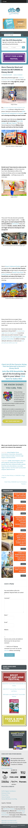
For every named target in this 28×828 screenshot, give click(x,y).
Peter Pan (3, 466)
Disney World (20, 462)
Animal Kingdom (11, 452)
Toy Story (7, 467)
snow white (20, 466)
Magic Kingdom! (12, 123)
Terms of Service (5, 797)
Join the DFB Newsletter (13, 371)
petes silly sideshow (12, 466)
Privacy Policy (4, 795)
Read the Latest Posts (7, 33)
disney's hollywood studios (8, 455)
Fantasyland (15, 224)
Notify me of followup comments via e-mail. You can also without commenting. (13, 648)
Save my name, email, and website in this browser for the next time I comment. (13, 641)
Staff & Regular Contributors (8, 791)
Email (6, 622)
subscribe (6, 650)
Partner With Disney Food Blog (9, 799)
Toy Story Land (14, 467)
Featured (17, 455)
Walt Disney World (10, 457)
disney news (13, 462)
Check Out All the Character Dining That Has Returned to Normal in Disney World (14, 366)
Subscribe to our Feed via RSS (8, 820)
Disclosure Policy (5, 793)
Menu (5, 1)
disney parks (19, 454)
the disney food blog (14, 8)
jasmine (23, 464)
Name (6, 615)
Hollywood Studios (16, 464)
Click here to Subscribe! (15, 377)
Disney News (12, 454)
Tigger (3, 467)
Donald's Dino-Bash (6, 464)
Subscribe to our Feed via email (9, 822)
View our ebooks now (6, 768)
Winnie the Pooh (11, 469)
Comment (7, 598)
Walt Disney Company (8, 809)
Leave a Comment (18, 74)
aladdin (9, 460)
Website (6, 629)
